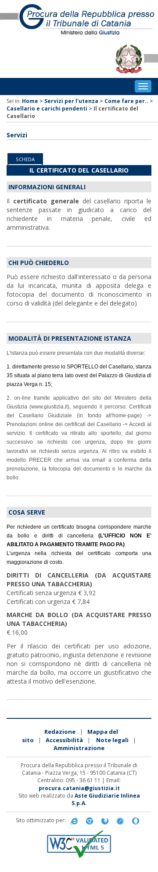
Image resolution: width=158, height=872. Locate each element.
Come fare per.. (126, 101)
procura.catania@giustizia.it (79, 788)
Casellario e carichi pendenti (47, 108)
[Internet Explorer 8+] (74, 821)
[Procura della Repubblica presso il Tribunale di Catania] (79, 20)
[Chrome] (90, 821)
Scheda (25, 159)
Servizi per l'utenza (71, 101)
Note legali (112, 740)
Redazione (59, 732)
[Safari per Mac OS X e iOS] (120, 821)
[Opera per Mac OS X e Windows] (136, 821)
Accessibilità (64, 740)
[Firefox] (105, 821)
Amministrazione (79, 748)
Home (30, 101)
